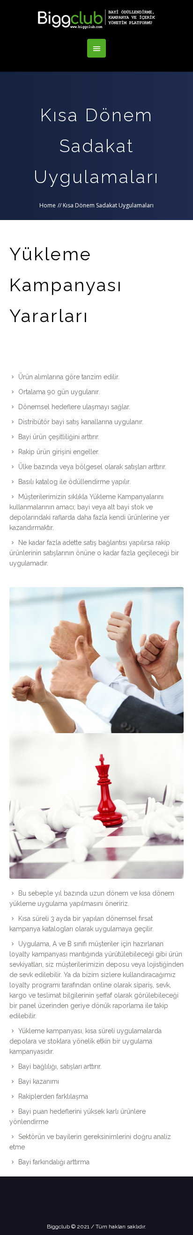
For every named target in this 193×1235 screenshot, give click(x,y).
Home (47, 205)
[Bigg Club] (96, 19)
